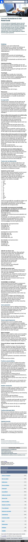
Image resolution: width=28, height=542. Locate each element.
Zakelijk (4, 530)
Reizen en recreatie (6, 511)
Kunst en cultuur (5, 501)
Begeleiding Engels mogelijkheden (9, 449)
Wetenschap (5, 524)
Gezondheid (5, 491)
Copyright (8, 538)
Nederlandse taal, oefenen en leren (9, 453)
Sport (3, 521)
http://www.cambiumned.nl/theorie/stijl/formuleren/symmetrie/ (12, 443)
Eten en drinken (5, 485)
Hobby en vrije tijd (6, 495)
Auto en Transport (6, 475)
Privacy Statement (14, 538)
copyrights (4, 536)
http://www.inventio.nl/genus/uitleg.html (8, 440)
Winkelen (4, 527)
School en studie (6, 517)
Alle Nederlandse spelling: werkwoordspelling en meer (13, 454)
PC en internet (5, 508)
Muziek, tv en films (6, 504)
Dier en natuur (5, 478)
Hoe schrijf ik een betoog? (7, 452)
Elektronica (4, 482)
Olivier (5, 461)
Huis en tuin (4, 498)
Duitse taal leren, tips (6, 450)
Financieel (4, 488)
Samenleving (5, 514)
